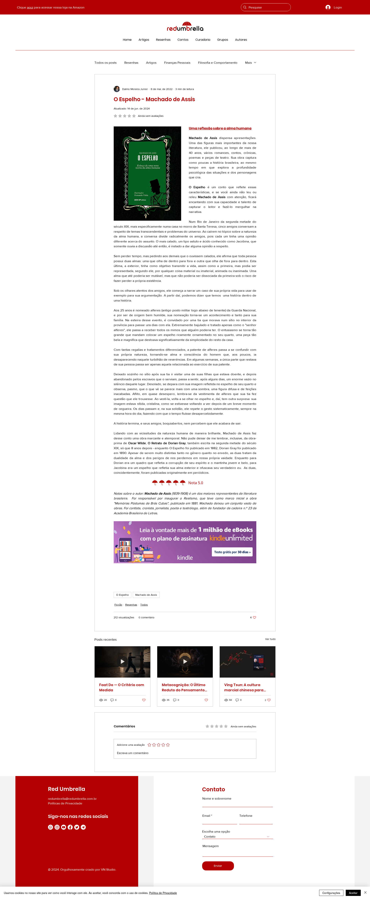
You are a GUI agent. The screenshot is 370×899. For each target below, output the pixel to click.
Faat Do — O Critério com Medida (121, 687)
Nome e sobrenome (216, 798)
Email (206, 815)
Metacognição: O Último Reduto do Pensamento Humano (183, 687)
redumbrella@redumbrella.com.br (72, 798)
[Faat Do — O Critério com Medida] (122, 662)
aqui (30, 7)
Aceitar (353, 893)
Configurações (331, 893)
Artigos (151, 62)
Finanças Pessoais (177, 62)
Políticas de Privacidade (65, 803)
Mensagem (211, 845)
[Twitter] (76, 827)
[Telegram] (83, 827)
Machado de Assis (146, 594)
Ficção (118, 604)
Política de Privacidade (163, 893)
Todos (144, 604)
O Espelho (122, 594)
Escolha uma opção (216, 831)
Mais (248, 62)
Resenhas (131, 62)
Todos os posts (105, 62)
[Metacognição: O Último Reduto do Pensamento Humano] (185, 662)
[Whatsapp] (50, 827)
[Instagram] (57, 827)
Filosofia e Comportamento (217, 62)
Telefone (245, 815)
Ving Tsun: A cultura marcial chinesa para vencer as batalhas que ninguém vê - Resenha (245, 687)
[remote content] (185, 483)
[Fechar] (365, 893)
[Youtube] (63, 827)
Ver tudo (270, 639)
